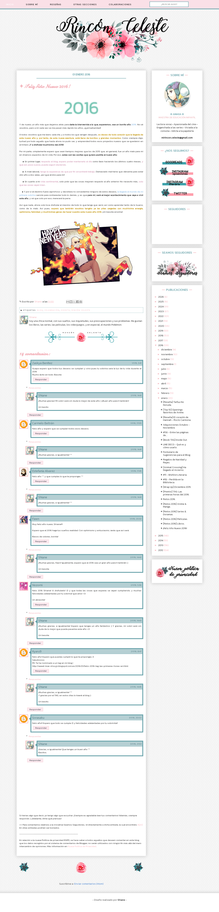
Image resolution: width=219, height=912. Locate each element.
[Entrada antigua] (138, 871)
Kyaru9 (36, 651)
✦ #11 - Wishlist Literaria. (173, 475)
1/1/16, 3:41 (136, 363)
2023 (161, 311)
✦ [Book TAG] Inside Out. (173, 440)
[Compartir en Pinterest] (80, 301)
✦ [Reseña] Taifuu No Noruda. (172, 403)
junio (164, 374)
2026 (161, 297)
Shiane (42, 395)
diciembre (166, 349)
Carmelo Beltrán (43, 423)
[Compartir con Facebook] (77, 301)
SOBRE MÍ (32, 4)
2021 (161, 321)
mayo (164, 378)
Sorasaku (38, 717)
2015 (161, 535)
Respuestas (35, 387)
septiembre (167, 364)
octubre (165, 359)
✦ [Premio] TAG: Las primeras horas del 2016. (174, 493)
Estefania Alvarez (43, 471)
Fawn (35, 518)
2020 (161, 326)
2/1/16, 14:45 (135, 686)
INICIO (10, 4)
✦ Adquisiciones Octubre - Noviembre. (175, 426)
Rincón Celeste (81, 310)
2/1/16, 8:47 (136, 651)
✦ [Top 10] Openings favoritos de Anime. (172, 411)
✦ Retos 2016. (168, 499)
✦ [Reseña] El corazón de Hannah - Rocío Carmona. (175, 418)
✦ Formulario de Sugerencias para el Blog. (175, 453)
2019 (161, 331)
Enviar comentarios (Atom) (89, 884)
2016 (161, 345)
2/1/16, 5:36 (136, 585)
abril (164, 383)
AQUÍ (140, 824)
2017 (161, 340)
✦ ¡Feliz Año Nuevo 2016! (173, 528)
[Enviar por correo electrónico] (67, 301)
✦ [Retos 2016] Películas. (174, 519)
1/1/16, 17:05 (136, 423)
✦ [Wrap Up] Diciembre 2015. (175, 487)
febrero (165, 393)
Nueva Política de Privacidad (82, 846)
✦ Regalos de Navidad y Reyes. (173, 461)
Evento (65, 310)
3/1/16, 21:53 (135, 743)
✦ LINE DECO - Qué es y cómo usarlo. (173, 446)
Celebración (52, 310)
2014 (161, 540)
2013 (161, 545)
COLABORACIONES (120, 4)
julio (164, 369)
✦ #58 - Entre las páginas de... (174, 434)
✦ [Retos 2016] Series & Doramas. (173, 513)
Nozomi (37, 585)
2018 (161, 335)
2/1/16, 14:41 (136, 395)
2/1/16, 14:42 (135, 557)
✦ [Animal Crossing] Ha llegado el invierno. (173, 469)
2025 (161, 301)
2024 (161, 306)
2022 (161, 316)
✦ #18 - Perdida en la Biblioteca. (171, 481)
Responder (41, 379)
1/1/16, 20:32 (135, 518)
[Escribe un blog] (71, 301)
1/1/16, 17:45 (136, 471)
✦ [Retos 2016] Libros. (172, 523)
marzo (165, 388)
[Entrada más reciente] (24, 871)
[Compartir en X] (74, 301)
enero (164, 398)
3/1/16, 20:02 (135, 717)
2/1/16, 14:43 (135, 620)
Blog (40, 310)
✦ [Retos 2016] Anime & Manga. (173, 505)
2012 (161, 550)
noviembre (167, 354)
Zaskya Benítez (42, 363)
